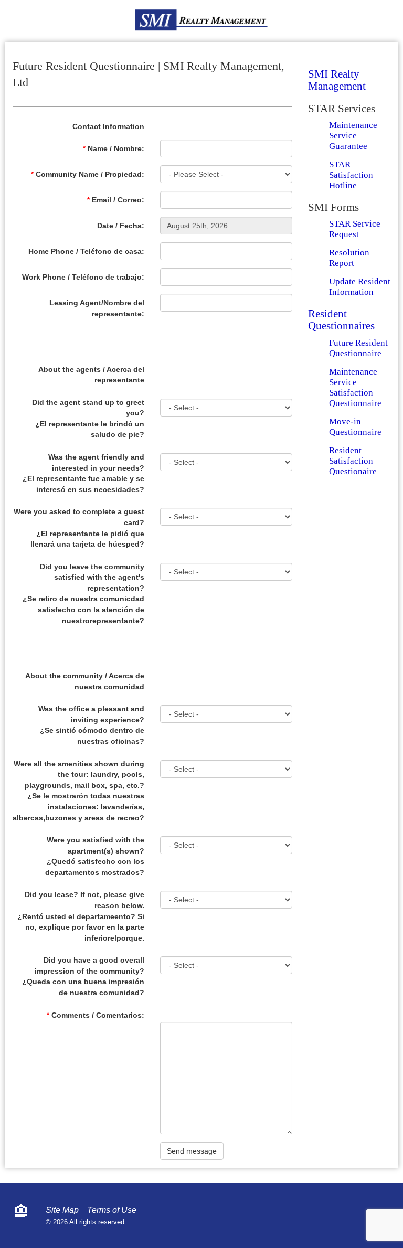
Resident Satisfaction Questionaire (353, 460)
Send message (192, 1151)
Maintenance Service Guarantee (353, 135)
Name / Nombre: (113, 148)
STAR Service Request (354, 229)
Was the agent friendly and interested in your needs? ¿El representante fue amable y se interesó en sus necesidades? (83, 473)
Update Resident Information (359, 286)
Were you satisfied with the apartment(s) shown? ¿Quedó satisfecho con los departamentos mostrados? (94, 856)
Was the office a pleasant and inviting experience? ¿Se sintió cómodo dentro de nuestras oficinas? (91, 725)
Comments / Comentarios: (95, 1015)
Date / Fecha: (120, 225)
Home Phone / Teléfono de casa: (86, 251)
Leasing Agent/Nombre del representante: (96, 308)
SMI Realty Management (337, 80)
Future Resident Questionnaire (358, 348)
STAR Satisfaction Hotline (351, 174)
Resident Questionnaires (341, 319)
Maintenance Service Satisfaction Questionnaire (355, 387)
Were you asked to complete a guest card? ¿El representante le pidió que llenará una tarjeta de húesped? (79, 527)
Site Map (62, 1210)
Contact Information (108, 126)
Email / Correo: (115, 200)
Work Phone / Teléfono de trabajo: (83, 277)
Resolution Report (349, 258)
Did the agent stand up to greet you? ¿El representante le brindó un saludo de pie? (88, 418)
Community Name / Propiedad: (87, 174)
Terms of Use (111, 1210)
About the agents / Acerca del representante (91, 375)
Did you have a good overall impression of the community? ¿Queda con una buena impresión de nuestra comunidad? (83, 976)
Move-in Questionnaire (355, 427)
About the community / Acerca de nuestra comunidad (84, 681)
